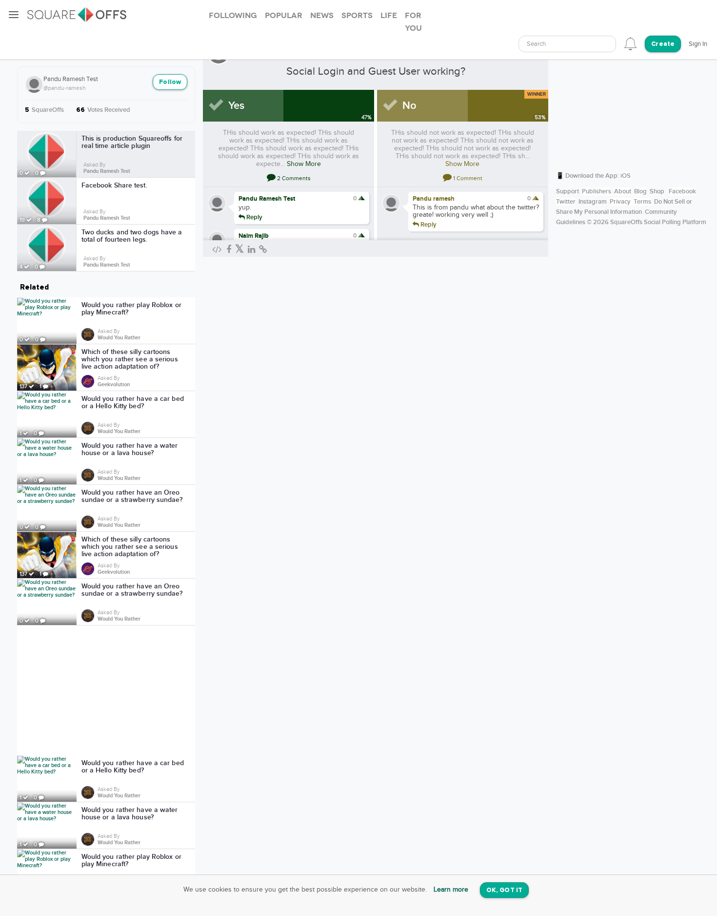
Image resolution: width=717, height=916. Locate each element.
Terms (642, 202)
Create (663, 44)
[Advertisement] (106, 690)
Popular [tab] (283, 16)
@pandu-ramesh (64, 87)
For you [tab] (413, 22)
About (622, 191)
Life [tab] (388, 16)
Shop (657, 191)
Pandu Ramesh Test (70, 79)
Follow (170, 82)
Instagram (592, 202)
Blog (640, 191)
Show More (304, 164)
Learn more (451, 890)
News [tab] (322, 16)
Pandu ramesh (434, 199)
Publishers (596, 191)
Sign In (698, 44)
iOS (625, 176)
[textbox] (567, 44)
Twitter (566, 202)
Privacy (620, 202)
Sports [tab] (357, 16)
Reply (253, 216)
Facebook (682, 191)
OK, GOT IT (504, 890)
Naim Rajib (254, 236)
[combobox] (567, 44)
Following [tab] (233, 16)
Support (567, 191)
